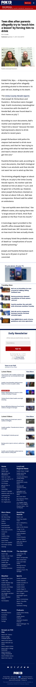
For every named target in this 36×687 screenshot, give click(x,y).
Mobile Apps (4, 471)
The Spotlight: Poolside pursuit (10, 435)
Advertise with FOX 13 (7, 493)
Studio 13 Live (6, 551)
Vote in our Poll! (10, 366)
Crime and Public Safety (21, 562)
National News (5, 519)
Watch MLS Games (6, 658)
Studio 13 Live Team (7, 556)
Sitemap (3, 547)
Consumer (4, 532)
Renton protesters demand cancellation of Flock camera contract (20, 298)
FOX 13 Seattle (4, 34)
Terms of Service (19, 359)
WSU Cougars (20, 593)
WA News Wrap (5, 517)
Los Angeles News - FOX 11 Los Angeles (22, 503)
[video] (30, 421)
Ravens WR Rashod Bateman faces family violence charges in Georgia (12, 407)
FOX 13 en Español (6, 542)
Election (3, 523)
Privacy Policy (20, 357)
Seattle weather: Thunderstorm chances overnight (12, 428)
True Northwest (21, 531)
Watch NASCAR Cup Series (7, 643)
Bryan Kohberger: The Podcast (23, 624)
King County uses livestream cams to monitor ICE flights (11, 420)
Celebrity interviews (6, 568)
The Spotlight (22, 551)
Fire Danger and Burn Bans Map (7, 594)
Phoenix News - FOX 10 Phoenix (22, 507)
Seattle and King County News (21, 474)
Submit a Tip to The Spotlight (22, 570)
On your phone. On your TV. (14, 266)
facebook (14, 667)
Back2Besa (20, 545)
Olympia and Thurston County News (21, 487)
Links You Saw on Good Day (22, 542)
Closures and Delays (7, 587)
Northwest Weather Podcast (22, 620)
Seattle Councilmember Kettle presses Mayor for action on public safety (12, 383)
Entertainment (5, 525)
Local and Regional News (22, 467)
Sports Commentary (22, 599)
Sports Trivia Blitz (21, 601)
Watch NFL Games (6, 634)
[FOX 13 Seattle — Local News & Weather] (6, 3)
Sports (19, 576)
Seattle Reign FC (21, 589)
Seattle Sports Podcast (21, 617)
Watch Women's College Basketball (6, 653)
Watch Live (27, 3)
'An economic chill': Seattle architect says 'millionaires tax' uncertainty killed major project (12, 376)
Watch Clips (4, 554)
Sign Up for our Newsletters (5, 474)
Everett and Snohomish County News (22, 482)
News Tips (4, 469)
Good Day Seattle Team (22, 519)
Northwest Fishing (22, 605)
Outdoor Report (21, 539)
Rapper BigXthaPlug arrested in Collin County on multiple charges (11, 393)
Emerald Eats (5, 560)
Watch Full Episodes (22, 557)
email (28, 667)
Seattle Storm (20, 585)
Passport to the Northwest (5, 565)
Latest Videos (6, 416)
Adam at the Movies (22, 527)
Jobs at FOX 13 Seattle (5, 486)
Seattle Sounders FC (22, 583)
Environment (5, 538)
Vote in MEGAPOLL (22, 523)
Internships (4, 489)
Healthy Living (5, 536)
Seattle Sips (4, 562)
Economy (4, 619)
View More (30, 372)
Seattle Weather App (7, 583)
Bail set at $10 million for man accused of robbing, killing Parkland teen (21, 290)
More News (5, 512)
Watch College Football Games (5, 637)
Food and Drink (5, 527)
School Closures (21, 537)
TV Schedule (4, 481)
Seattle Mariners (21, 580)
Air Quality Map (5, 589)
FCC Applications (6, 502)
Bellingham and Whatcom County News (21, 492)
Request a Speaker (6, 491)
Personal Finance (6, 612)
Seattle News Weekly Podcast (22, 613)
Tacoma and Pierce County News (22, 477)
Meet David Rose (21, 559)
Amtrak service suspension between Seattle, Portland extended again (20, 313)
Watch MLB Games (6, 640)
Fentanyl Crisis (21, 567)
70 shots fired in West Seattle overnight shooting (12, 399)
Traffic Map (4, 580)
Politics (3, 521)
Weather (4, 576)
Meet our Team (5, 477)
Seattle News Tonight (23, 471)
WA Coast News (21, 496)
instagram (11, 667)
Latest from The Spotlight (21, 554)
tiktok (18, 667)
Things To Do (20, 529)
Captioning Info (5, 495)
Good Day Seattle (20, 513)
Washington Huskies (22, 591)
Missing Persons (21, 565)
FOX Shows (4, 483)
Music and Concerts (7, 530)
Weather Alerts (5, 585)
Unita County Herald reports (17, 96)
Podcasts (20, 610)
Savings (3, 621)
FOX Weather (5, 601)
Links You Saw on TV (7, 479)
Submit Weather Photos (21, 534)
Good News (4, 540)
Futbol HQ (19, 603)
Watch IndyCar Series (7, 646)
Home (3, 466)
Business (3, 617)
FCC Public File (5, 497)
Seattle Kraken (21, 587)
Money (4, 610)
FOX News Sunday (6, 544)
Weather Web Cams (7, 578)
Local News (4, 515)
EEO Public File (5, 500)
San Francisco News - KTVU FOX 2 (23, 499)
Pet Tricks (19, 525)
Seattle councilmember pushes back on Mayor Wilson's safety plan (12, 451)
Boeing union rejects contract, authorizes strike (12, 443)
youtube (8, 667)
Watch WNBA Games (7, 656)
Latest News (6, 372)
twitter (24, 667)
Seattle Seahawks (22, 578)
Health (3, 534)
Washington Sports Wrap (22, 596)
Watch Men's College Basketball (7, 649)
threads (21, 667)
